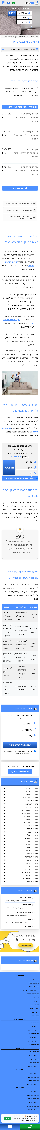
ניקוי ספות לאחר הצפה (32, 994)
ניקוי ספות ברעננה (31, 804)
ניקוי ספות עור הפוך (33, 1030)
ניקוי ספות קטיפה (34, 1045)
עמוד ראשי (35, 979)
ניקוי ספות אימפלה (33, 1041)
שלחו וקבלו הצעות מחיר (20, 744)
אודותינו (36, 997)
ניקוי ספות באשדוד (33, 1099)
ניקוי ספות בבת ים (32, 841)
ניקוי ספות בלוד (32, 829)
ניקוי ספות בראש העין (30, 838)
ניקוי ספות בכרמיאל (33, 1066)
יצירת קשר (36, 1001)
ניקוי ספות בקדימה (31, 850)
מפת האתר (35, 1016)
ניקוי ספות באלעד (32, 863)
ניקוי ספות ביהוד (32, 882)
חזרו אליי (9, 467)
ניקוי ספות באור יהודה (30, 832)
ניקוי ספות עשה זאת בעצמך (30, 990)
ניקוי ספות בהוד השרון (30, 822)
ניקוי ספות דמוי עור (33, 1034)
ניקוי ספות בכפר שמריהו (30, 816)
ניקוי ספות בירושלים (33, 1106)
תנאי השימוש (17, 27)
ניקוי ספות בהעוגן (32, 854)
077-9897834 (16, 456)
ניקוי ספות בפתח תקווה (30, 798)
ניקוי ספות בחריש (34, 1063)
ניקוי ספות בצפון (34, 1052)
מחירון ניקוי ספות (34, 983)
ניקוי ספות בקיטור (34, 987)
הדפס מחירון (19, 188)
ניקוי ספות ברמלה (32, 844)
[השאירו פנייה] (8, 3)
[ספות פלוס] (28, 3)
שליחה (12, 12)
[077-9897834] (13, 3)
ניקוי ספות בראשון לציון (30, 810)
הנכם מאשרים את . (20, 28)
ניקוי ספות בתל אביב (31, 788)
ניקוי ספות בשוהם (32, 807)
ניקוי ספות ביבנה (32, 860)
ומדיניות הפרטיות (10, 478)
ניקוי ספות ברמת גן (31, 801)
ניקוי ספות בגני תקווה (31, 869)
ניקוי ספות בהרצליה (31, 794)
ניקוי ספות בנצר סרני (31, 866)
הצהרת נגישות (34, 1012)
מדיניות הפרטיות (34, 1008)
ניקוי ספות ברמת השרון (30, 813)
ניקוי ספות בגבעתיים (31, 826)
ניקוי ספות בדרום (34, 1091)
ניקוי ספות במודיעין (33, 1110)
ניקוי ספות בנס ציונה (31, 875)
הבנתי (7, 1118)
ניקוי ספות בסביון (32, 847)
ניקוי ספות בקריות (33, 1059)
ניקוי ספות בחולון (32, 835)
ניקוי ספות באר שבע (33, 1095)
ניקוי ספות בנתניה (32, 791)
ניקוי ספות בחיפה (34, 1055)
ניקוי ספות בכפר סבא (31, 819)
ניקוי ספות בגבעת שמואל (29, 872)
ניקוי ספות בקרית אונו (30, 879)
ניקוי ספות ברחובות (33, 1102)
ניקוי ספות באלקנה (31, 857)
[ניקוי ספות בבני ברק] (20, 383)
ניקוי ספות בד (35, 1023)
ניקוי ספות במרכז (34, 1073)
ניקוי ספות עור (35, 1026)
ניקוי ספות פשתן (34, 1037)
